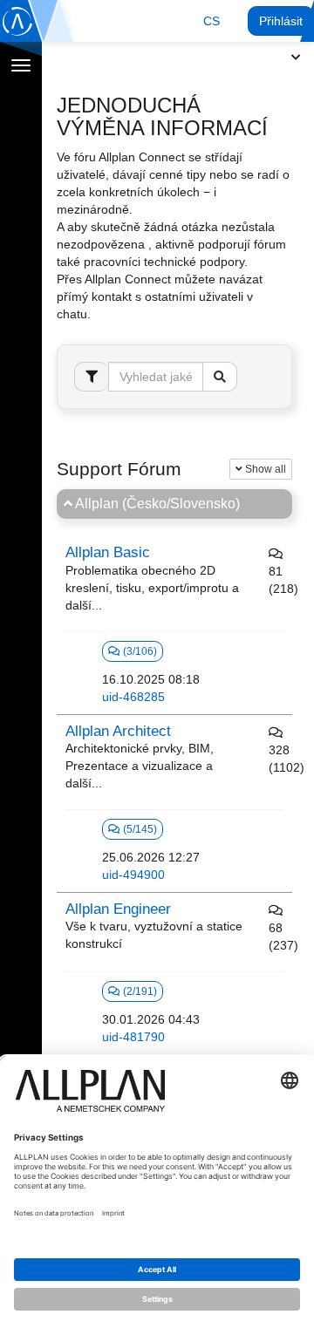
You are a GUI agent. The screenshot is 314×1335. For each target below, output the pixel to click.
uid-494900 (133, 875)
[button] (211, 21)
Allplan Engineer (118, 909)
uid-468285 (133, 697)
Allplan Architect (118, 731)
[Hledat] (219, 377)
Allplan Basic (107, 552)
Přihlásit (281, 21)
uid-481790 (133, 1037)
